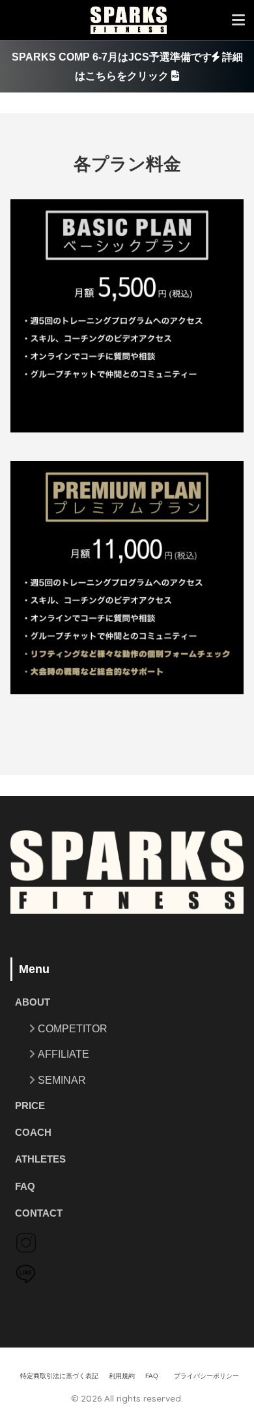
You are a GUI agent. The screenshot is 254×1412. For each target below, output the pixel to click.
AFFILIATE (63, 1054)
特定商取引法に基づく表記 (59, 1375)
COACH (33, 1132)
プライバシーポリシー (206, 1375)
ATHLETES (40, 1159)
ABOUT (32, 1002)
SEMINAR (62, 1080)
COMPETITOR (72, 1028)
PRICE (30, 1106)
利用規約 (122, 1375)
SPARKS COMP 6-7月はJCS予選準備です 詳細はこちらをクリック (127, 66)
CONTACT (39, 1213)
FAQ (25, 1186)
